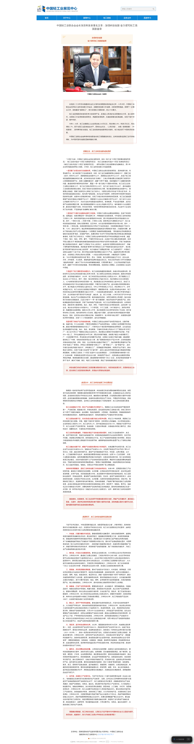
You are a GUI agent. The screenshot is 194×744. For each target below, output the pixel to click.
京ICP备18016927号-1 (106, 734)
